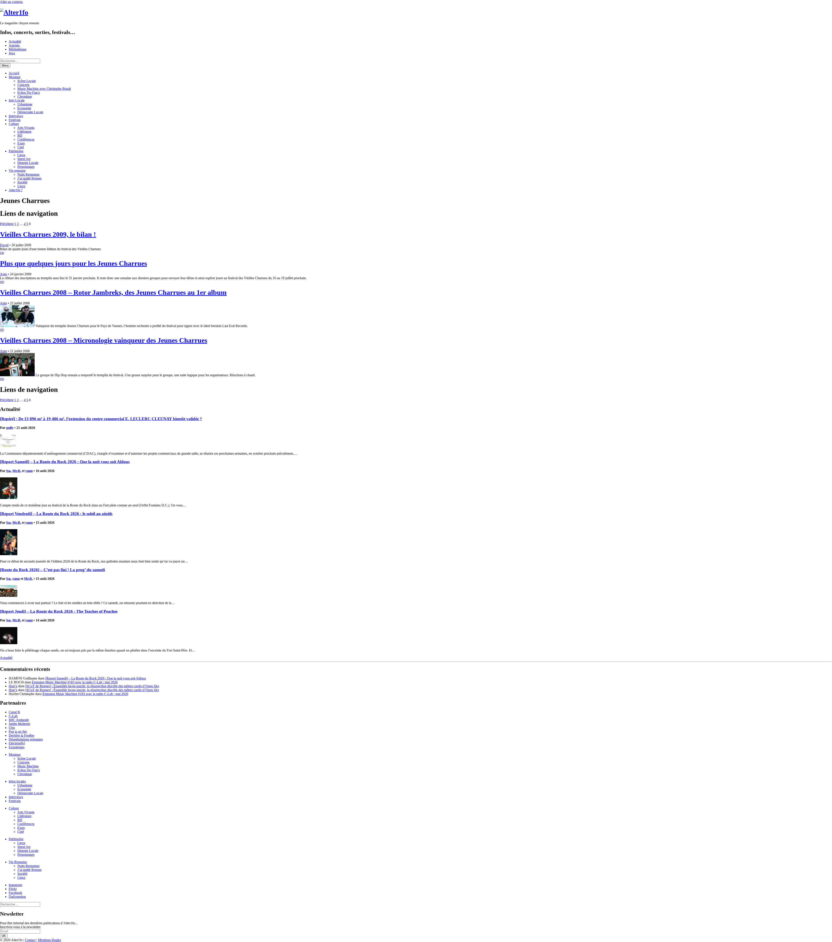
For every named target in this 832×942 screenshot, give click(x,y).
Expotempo (16, 747)
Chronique (24, 96)
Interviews (16, 116)
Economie (24, 108)
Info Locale (16, 100)
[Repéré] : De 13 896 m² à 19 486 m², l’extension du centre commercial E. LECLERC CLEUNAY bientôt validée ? (101, 419)
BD (19, 135)
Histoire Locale (27, 163)
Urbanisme (24, 104)
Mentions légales (49, 940)
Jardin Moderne (19, 724)
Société (22, 182)
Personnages (25, 167)
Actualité (15, 41)
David (4, 245)
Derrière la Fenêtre (21, 735)
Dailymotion (17, 896)
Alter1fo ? (16, 190)
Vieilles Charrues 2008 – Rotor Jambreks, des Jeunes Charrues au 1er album (113, 292)
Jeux (12, 53)
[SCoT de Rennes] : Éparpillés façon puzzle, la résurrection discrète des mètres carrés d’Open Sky (92, 686)
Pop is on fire (18, 731)
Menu (5, 65)
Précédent (6, 224)
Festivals (15, 120)
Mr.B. (16, 471)
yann (29, 471)
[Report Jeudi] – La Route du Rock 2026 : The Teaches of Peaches (58, 611)
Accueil (14, 73)
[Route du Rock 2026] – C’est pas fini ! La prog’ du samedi (52, 569)
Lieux (21, 155)
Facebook (15, 893)
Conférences (25, 139)
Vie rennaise (17, 170)
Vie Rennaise (18, 862)
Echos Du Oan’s (28, 92)
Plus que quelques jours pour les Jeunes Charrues (73, 263)
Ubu (12, 728)
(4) (2, 253)
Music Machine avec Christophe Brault (44, 89)
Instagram (15, 885)
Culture (14, 124)
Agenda (14, 45)
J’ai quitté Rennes (29, 178)
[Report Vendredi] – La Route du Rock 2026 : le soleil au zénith (56, 513)
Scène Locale (26, 81)
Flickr (13, 889)
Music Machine (28, 766)
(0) (2, 282)
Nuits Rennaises (28, 174)
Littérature (24, 131)
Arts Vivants (25, 128)
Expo (21, 143)
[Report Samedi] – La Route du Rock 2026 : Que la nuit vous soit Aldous (65, 461)
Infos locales (17, 781)
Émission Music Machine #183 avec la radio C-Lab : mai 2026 (75, 682)
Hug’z (13, 686)
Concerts (23, 85)
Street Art (23, 159)
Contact (30, 940)
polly (9, 428)
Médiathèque (17, 49)
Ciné (20, 147)
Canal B (14, 712)
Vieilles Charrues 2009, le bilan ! (48, 234)
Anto (3, 274)
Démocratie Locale (30, 112)
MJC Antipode (19, 720)
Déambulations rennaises (26, 739)
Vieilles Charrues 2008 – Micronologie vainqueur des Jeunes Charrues (103, 340)
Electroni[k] (17, 743)
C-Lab (13, 716)
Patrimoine (16, 151)
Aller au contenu (11, 2)
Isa (8, 471)
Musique (15, 77)
